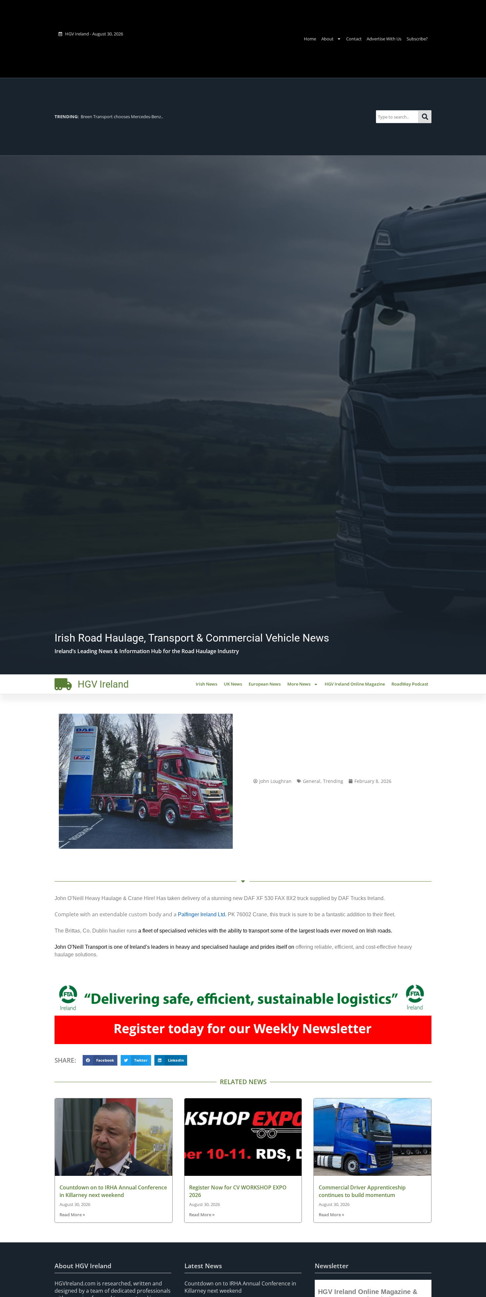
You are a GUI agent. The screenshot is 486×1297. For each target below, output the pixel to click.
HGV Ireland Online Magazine (355, 684)
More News (298, 684)
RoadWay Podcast (409, 684)
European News (265, 684)
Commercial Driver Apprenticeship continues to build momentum (362, 1191)
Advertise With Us (384, 39)
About (327, 39)
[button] (100, 1060)
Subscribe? (417, 39)
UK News (233, 684)
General (311, 781)
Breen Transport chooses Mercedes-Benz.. (109, 117)
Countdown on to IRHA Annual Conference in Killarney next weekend (113, 1191)
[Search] (425, 116)
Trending (333, 781)
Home (310, 39)
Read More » (72, 1215)
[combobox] (397, 116)
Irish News (206, 684)
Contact (354, 39)
